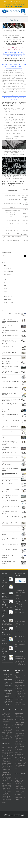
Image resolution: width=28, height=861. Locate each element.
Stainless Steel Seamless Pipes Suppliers (8, 681)
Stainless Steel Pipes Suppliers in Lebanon (13, 58)
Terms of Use (17, 815)
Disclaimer (22, 815)
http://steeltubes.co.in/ (20, 612)
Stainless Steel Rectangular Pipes (8, 676)
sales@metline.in (19, 609)
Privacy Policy (11, 815)
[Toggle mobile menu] (25, 14)
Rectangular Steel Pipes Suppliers (8, 695)
